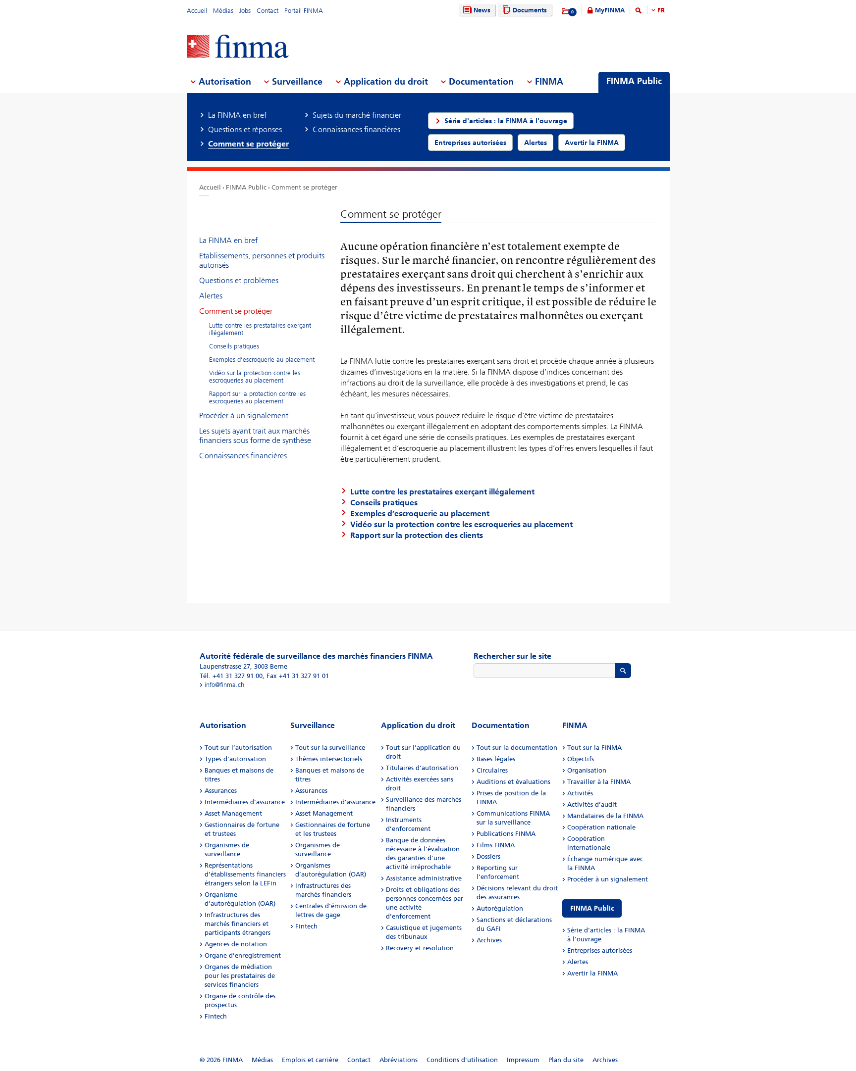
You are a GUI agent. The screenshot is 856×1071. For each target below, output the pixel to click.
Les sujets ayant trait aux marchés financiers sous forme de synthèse (255, 435)
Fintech (216, 1016)
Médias (223, 10)
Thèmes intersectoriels (328, 759)
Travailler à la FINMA (599, 781)
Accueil (197, 10)
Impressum (523, 1060)
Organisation (586, 770)
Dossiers (488, 856)
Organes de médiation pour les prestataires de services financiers (240, 975)
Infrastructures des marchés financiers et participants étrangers (237, 923)
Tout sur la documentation (517, 747)
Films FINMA (496, 845)
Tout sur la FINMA (594, 747)
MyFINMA (610, 10)
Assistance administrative (424, 878)
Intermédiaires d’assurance (245, 802)
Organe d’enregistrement (243, 955)
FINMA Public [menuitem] (634, 81)
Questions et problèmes (238, 280)
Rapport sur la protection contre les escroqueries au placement (257, 397)
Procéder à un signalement (243, 415)
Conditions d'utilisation (462, 1060)
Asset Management (233, 813)
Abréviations (398, 1060)
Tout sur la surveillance (330, 747)
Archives (489, 940)
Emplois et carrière (310, 1060)
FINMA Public (246, 187)
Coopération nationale (601, 827)
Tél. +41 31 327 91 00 (231, 676)
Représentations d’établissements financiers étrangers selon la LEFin (245, 874)
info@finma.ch (224, 684)
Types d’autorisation (235, 759)
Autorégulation (500, 908)
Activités (580, 793)
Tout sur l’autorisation (238, 747)
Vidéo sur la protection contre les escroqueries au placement (254, 376)
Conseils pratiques (234, 346)
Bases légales (496, 759)
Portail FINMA (303, 10)
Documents (530, 10)
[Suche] (638, 12)
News (482, 10)
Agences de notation (236, 944)
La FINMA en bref (228, 240)
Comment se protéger (304, 187)
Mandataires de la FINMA (605, 816)
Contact (267, 10)
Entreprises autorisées (599, 950)
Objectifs (580, 759)
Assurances (221, 790)
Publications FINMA (506, 833)
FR (661, 10)
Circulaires (492, 770)
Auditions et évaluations (513, 781)
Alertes (210, 295)
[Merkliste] (566, 11)
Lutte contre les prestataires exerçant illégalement (260, 329)
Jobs (245, 10)
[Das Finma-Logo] (238, 47)
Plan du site (566, 1060)
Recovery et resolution (420, 948)
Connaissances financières (243, 455)
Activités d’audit (592, 804)
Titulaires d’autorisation (422, 768)
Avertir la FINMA (592, 973)
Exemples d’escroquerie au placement (262, 359)
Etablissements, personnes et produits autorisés (261, 260)
